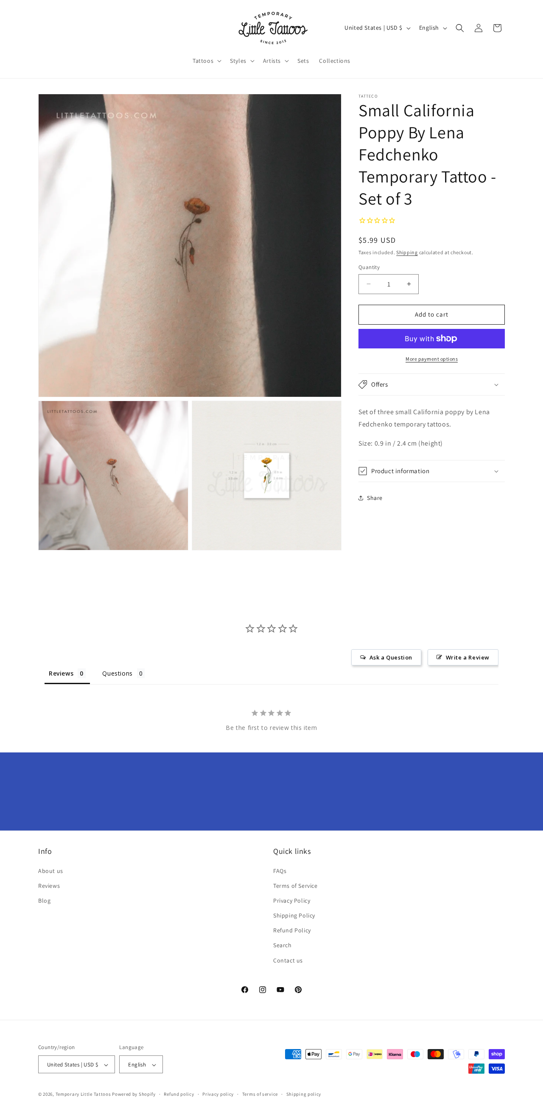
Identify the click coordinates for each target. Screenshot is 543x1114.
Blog (44, 900)
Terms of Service (295, 886)
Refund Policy (292, 930)
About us (50, 871)
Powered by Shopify (134, 1094)
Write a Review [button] (468, 657)
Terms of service (260, 1094)
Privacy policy (218, 1094)
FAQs (279, 871)
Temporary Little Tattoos (83, 1094)
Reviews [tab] (61, 673)
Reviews (49, 886)
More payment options (432, 359)
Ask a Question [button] (390, 657)
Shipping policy (304, 1094)
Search (282, 945)
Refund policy (179, 1094)
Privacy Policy (291, 900)
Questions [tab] (117, 673)
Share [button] (375, 498)
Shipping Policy (294, 915)
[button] (206, 61)
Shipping (407, 252)
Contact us (288, 960)
